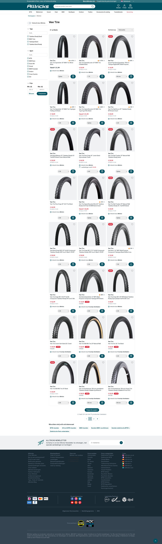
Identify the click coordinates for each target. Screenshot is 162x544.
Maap (89, 484)
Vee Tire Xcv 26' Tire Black (116, 343)
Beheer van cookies (76, 455)
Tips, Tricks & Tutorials (35, 480)
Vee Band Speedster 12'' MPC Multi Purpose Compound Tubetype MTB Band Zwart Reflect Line (91, 297)
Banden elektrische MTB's (120, 428)
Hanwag (90, 476)
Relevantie (122, 30)
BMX (63, 12)
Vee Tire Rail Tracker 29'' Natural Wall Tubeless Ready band (119, 156)
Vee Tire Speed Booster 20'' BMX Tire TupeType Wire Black (90, 110)
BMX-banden (83, 428)
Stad (56, 12)
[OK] (121, 442)
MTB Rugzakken (106, 484)
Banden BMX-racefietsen (99, 428)
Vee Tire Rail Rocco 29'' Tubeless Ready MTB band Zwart (119, 110)
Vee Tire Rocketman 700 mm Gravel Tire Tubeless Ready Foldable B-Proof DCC (120, 389)
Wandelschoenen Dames (109, 465)
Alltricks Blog (32, 482)
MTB (30, 12)
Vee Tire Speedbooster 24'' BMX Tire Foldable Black (90, 63)
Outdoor (81, 12)
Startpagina (31, 16)
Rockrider (91, 474)
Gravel (49, 12)
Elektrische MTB (106, 457)
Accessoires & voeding (103, 12)
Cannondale (92, 455)
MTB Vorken (105, 472)
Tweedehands (118, 12)
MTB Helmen (105, 482)
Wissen (31, 93)
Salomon (90, 470)
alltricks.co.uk (129, 455)
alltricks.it (128, 463)
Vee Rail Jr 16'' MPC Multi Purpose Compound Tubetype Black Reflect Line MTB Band (119, 251)
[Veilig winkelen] (37, 500)
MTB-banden (54, 428)
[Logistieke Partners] (120, 500)
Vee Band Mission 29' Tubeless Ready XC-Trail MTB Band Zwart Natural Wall (62, 156)
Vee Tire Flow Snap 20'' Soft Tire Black (61, 204)
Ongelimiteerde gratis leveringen (99, 1)
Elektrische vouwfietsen (109, 486)
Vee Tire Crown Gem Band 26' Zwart (61, 343)
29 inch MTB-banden (69, 428)
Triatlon (90, 12)
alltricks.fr (128, 457)
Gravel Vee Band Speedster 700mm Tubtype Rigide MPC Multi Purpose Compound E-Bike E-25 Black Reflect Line (120, 63)
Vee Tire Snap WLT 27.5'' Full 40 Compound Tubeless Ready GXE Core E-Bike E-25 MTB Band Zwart (91, 251)
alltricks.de (128, 461)
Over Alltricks (32, 455)
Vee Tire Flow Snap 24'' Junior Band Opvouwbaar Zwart (89, 156)
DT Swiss (91, 461)
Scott (89, 486)
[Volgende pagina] (97, 419)
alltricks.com (129, 467)
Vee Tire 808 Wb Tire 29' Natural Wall (90, 343)
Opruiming (130, 12)
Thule (89, 463)
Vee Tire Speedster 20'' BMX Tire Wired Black (61, 63)
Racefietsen (105, 461)
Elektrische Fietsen (107, 455)
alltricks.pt (128, 465)
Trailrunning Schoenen (108, 463)
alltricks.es (128, 459)
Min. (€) (29, 86)
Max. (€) (40, 86)
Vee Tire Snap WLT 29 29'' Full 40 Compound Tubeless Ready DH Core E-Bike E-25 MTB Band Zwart (62, 297)
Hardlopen (72, 12)
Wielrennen (39, 12)
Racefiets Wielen (106, 474)
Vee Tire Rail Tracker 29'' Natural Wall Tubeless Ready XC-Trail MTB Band (119, 204)
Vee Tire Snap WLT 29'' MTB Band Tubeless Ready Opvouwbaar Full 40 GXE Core (121, 297)
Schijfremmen (105, 480)
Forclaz (90, 472)
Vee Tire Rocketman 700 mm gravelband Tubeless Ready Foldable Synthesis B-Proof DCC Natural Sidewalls (91, 389)
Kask (89, 459)
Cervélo (90, 457)
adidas (90, 480)
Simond (90, 467)
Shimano (90, 478)
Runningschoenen (107, 488)
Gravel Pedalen (106, 470)
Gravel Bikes (105, 459)
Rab (89, 482)
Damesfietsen (105, 467)
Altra (89, 465)
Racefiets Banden (107, 476)
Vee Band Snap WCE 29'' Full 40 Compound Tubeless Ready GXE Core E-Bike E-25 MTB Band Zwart (62, 251)
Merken (39, 16)
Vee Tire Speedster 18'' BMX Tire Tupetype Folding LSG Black (62, 110)
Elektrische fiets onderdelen (59, 431)
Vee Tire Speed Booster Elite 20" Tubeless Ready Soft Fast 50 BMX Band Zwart (91, 204)
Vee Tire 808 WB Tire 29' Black (59, 388)
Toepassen (42, 93)
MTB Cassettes (106, 478)
